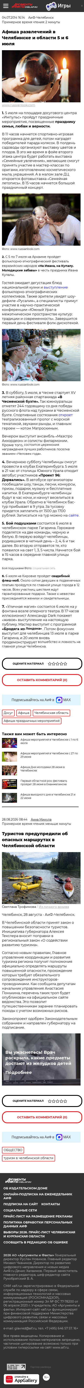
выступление (56, 287)
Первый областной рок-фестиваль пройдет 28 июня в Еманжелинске (43, 782)
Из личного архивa (54, 907)
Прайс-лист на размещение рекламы (37, 1216)
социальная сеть (44, 568)
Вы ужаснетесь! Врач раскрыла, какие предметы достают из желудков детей (38, 1058)
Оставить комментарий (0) (42, 680)
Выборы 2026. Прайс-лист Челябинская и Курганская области (39, 1234)
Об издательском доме (25, 1188)
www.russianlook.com (18, 105)
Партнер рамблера (40, 1367)
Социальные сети (20, 1210)
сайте (73, 515)
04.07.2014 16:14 (13, 18)
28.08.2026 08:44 (14, 819)
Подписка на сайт (20, 1204)
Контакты (50, 1204)
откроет (66, 415)
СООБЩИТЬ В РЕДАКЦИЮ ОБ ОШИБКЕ (35, 1242)
